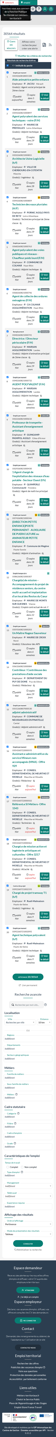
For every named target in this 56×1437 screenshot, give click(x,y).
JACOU (30, 83)
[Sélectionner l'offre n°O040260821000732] (8, 377)
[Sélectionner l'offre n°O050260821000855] (8, 151)
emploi (26, 2)
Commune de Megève (37, 546)
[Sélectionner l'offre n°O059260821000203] (8, 626)
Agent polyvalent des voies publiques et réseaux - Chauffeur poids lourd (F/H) (28, 254)
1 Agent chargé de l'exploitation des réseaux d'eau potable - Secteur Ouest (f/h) (30, 476)
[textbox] (20, 1022)
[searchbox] (28, 1038)
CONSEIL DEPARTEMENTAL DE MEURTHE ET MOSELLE (30, 773)
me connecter (29, 1320)
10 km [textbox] (41, 1022)
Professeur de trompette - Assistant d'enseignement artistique (27, 426)
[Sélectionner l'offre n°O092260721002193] (8, 886)
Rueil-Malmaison (35, 901)
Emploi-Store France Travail (28, 1407)
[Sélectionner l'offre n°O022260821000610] (8, 415)
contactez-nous (28, 1347)
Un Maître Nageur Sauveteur (29, 633)
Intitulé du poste (23, 65)
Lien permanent (29, 985)
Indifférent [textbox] (10, 1186)
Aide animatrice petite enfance (30, 79)
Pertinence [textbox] (10, 1224)
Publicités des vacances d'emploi (27, 1367)
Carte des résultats (11, 44)
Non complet (30, 1167)
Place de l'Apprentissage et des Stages (28, 1403)
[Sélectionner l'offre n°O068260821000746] (8, 289)
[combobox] (20, 1022)
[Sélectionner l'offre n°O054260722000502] (8, 797)
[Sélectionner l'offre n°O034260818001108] (8, 72)
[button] (45, 1004)
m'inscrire (29, 1290)
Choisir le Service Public (28, 1399)
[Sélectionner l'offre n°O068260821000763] (8, 243)
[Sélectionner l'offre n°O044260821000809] (8, 197)
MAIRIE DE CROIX (36, 637)
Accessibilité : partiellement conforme (28, 1379)
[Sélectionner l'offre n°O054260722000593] (8, 747)
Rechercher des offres (28, 1363)
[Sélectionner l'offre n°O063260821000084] (8, 663)
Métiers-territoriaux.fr (28, 1395)
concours (9, 2)
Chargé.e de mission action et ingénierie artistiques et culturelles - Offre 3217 (29, 850)
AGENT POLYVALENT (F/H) (28, 384)
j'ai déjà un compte (29, 1297)
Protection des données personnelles (28, 1375)
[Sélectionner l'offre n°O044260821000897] (8, 109)
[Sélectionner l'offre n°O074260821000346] (8, 515)
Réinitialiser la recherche (29, 1249)
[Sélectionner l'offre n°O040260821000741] (8, 331)
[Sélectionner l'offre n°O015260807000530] (8, 705)
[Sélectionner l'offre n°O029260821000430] (8, 465)
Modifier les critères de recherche (34, 56)
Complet (14, 1167)
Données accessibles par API (33, 1430)
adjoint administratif (24, 712)
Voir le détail (45, 97)
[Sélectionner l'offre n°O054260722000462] (8, 839)
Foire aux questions (28, 1371)
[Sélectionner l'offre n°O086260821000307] (8, 573)
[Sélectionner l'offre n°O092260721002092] (8, 928)
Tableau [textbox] (9, 1234)
